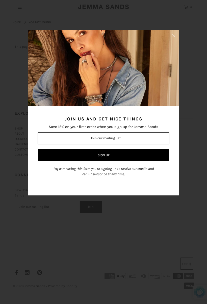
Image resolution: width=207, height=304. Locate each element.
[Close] (173, 35)
